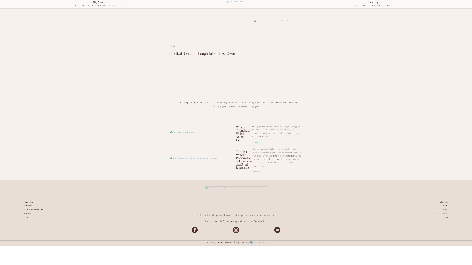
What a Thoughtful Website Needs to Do (243, 133)
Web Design (79, 6)
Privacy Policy (259, 242)
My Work (113, 6)
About (356, 6)
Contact (366, 6)
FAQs (121, 6)
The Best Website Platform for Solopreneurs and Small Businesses (244, 159)
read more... (256, 142)
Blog (389, 6)
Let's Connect (442, 213)
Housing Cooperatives (97, 6)
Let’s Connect (378, 6)
